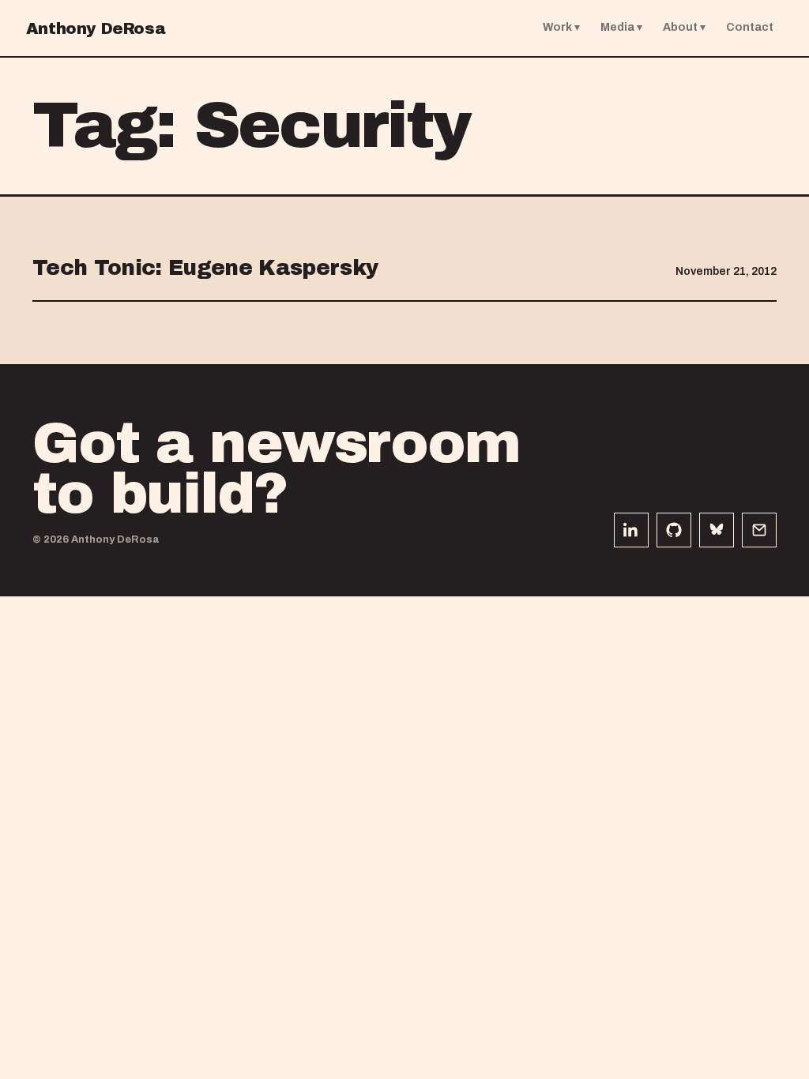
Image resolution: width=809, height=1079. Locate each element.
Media (617, 27)
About (680, 27)
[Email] (759, 530)
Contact (749, 27)
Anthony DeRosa (95, 28)
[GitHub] (674, 530)
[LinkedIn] (631, 530)
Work (557, 27)
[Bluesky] (716, 530)
